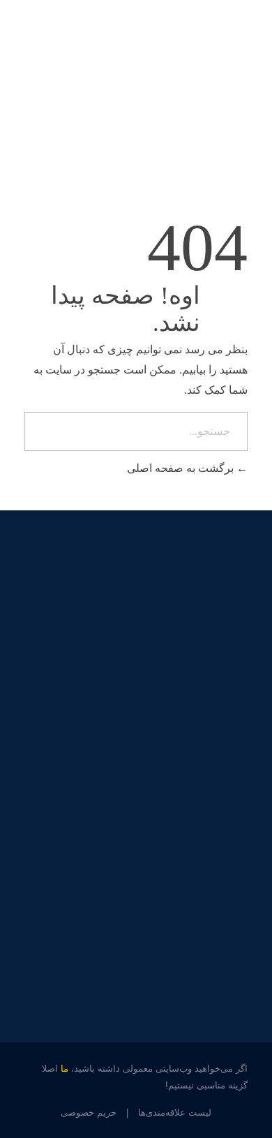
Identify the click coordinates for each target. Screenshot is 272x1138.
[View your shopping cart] (28, 67)
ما (64, 1068)
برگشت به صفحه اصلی (181, 468)
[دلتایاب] (196, 64)
